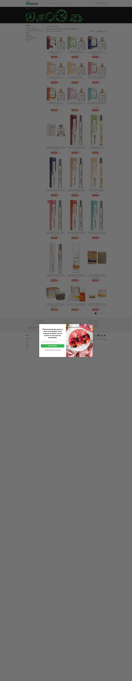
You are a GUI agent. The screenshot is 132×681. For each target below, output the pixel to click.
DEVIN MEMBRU (52, 346)
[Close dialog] (90, 326)
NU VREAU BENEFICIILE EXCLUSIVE (53, 349)
